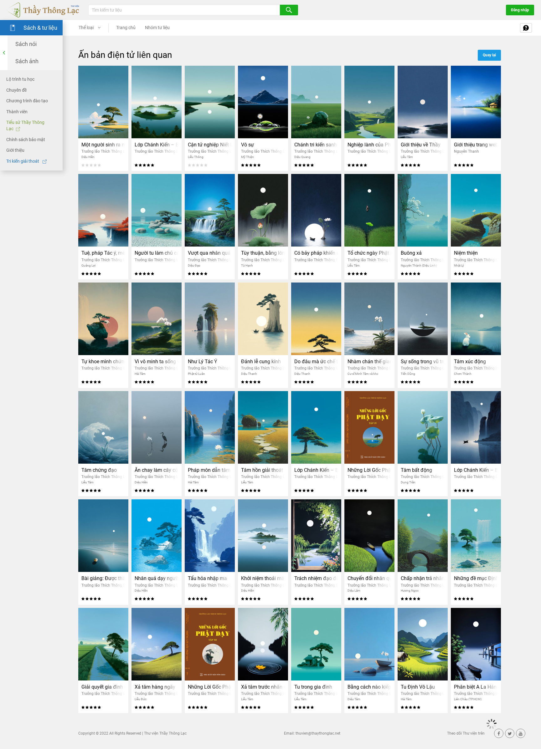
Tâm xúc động (470, 361)
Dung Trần (408, 482)
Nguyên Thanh (466, 151)
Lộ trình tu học (20, 79)
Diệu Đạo (194, 265)
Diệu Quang (302, 157)
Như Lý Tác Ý (202, 361)
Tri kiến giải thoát (23, 161)
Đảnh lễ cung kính (261, 361)
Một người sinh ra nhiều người (103, 145)
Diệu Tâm (354, 699)
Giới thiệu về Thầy (421, 145)
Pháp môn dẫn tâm (209, 470)
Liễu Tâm (407, 157)
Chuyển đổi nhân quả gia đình (369, 578)
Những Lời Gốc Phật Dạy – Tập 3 (210, 687)
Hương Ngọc (410, 590)
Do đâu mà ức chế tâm (316, 361)
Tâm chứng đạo (99, 470)
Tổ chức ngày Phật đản (369, 253)
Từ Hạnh (247, 265)
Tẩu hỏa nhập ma (207, 578)
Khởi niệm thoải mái (263, 578)
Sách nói (26, 44)
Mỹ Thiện (247, 157)
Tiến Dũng (408, 373)
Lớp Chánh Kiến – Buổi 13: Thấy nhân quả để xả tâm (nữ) (316, 470)
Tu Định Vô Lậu (418, 687)
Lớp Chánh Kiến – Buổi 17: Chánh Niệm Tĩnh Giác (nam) (156, 145)
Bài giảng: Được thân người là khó (103, 578)
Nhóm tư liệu (157, 27)
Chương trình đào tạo (27, 100)
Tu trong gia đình (313, 687)
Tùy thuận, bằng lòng (263, 253)
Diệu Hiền (88, 157)
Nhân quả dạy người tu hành (156, 578)
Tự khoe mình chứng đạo (103, 361)
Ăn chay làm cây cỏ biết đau (156, 470)
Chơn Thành (462, 373)
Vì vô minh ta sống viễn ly (156, 361)
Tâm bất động (416, 470)
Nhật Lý (459, 265)
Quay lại (489, 55)
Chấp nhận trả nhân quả (423, 578)
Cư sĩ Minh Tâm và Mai (363, 373)
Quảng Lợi (88, 265)
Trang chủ (126, 27)
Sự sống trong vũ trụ (423, 361)
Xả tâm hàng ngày (155, 687)
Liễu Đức (141, 699)
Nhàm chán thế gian (369, 361)
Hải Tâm (140, 373)
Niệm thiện (466, 253)
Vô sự (247, 145)
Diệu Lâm (354, 590)
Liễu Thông (196, 157)
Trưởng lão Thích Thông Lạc (105, 151)
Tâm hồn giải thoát (262, 470)
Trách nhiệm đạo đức (316, 578)
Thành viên (17, 111)
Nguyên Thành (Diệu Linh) (419, 265)
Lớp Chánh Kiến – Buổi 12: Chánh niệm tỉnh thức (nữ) (476, 470)
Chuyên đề (16, 89)
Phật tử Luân (196, 373)
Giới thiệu (15, 150)
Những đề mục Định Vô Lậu (476, 578)
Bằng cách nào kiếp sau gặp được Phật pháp (369, 687)
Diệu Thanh (249, 373)
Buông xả (411, 253)
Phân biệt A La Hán (475, 687)
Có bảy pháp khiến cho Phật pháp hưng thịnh (316, 253)
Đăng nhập (520, 10)
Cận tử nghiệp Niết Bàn (210, 145)
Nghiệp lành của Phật (369, 145)
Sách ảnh (27, 61)
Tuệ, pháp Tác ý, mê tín (103, 253)
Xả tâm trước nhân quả (263, 687)
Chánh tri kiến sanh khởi (316, 145)
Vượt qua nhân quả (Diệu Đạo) (210, 253)
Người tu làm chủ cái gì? (156, 253)
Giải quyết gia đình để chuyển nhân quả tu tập (103, 687)
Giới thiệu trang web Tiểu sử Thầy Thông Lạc (476, 145)
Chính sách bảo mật (25, 139)
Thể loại (87, 27)
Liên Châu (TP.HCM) (468, 699)
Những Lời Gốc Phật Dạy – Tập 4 (369, 470)
